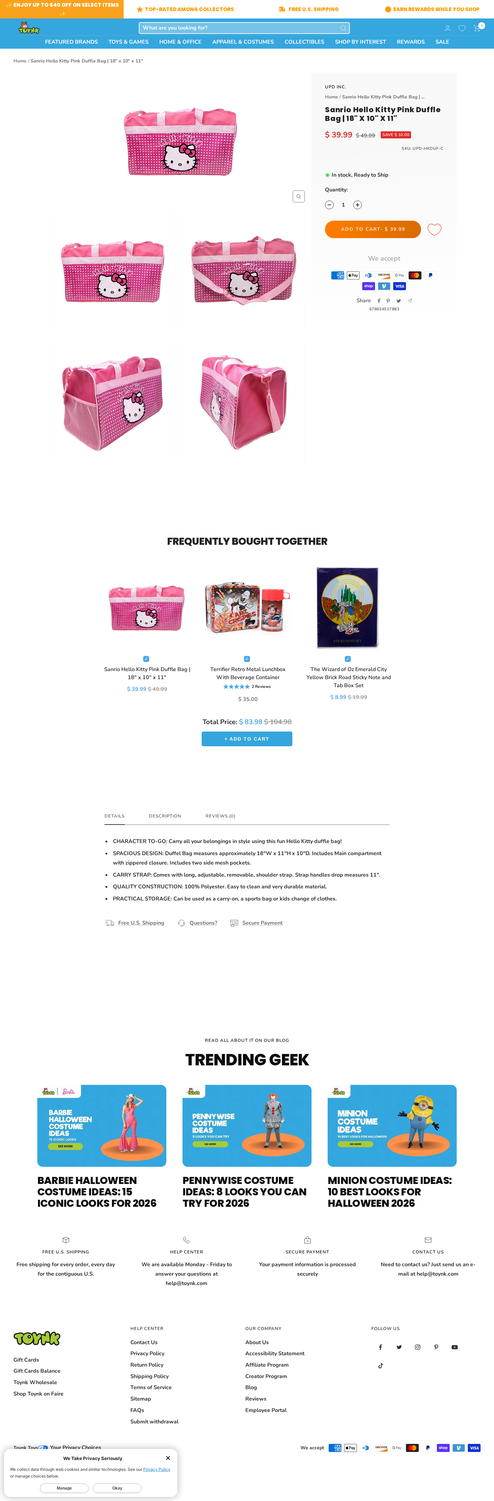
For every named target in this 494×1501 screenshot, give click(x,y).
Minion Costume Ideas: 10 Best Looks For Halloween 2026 (390, 1191)
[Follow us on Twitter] (399, 1347)
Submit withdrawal (154, 1421)
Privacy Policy (147, 1353)
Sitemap (140, 1399)
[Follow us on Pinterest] (436, 1347)
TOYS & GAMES (129, 42)
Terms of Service (151, 1387)
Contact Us (144, 1342)
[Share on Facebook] (379, 301)
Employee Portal (266, 1410)
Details (115, 816)
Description (165, 816)
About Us (257, 1342)
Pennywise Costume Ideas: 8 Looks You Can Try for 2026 (244, 1191)
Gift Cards (26, 1360)
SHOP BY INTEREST (360, 42)
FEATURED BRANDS (71, 42)
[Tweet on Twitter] (399, 301)
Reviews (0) (221, 816)
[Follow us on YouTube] (454, 1347)
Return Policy (146, 1365)
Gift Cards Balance (36, 1371)
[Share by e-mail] (410, 301)
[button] (477, 28)
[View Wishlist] (462, 28)
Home (20, 61)
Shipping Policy (149, 1376)
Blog (251, 1387)
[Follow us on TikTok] (380, 1366)
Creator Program (266, 1376)
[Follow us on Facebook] (380, 1347)
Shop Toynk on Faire (38, 1394)
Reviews (255, 1399)
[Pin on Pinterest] (388, 301)
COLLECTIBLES (304, 42)
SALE (442, 42)
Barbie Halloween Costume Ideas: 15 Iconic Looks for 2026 (96, 1191)
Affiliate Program (267, 1365)
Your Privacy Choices (75, 1447)
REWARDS (411, 42)
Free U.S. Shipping (141, 923)
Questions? (203, 923)
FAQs (137, 1410)
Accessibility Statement (274, 1353)
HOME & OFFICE (180, 42)
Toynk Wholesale (35, 1382)
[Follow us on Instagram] (417, 1347)
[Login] (448, 28)
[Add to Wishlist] (435, 230)
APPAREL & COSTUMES (243, 42)
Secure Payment (262, 923)
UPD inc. (335, 87)
